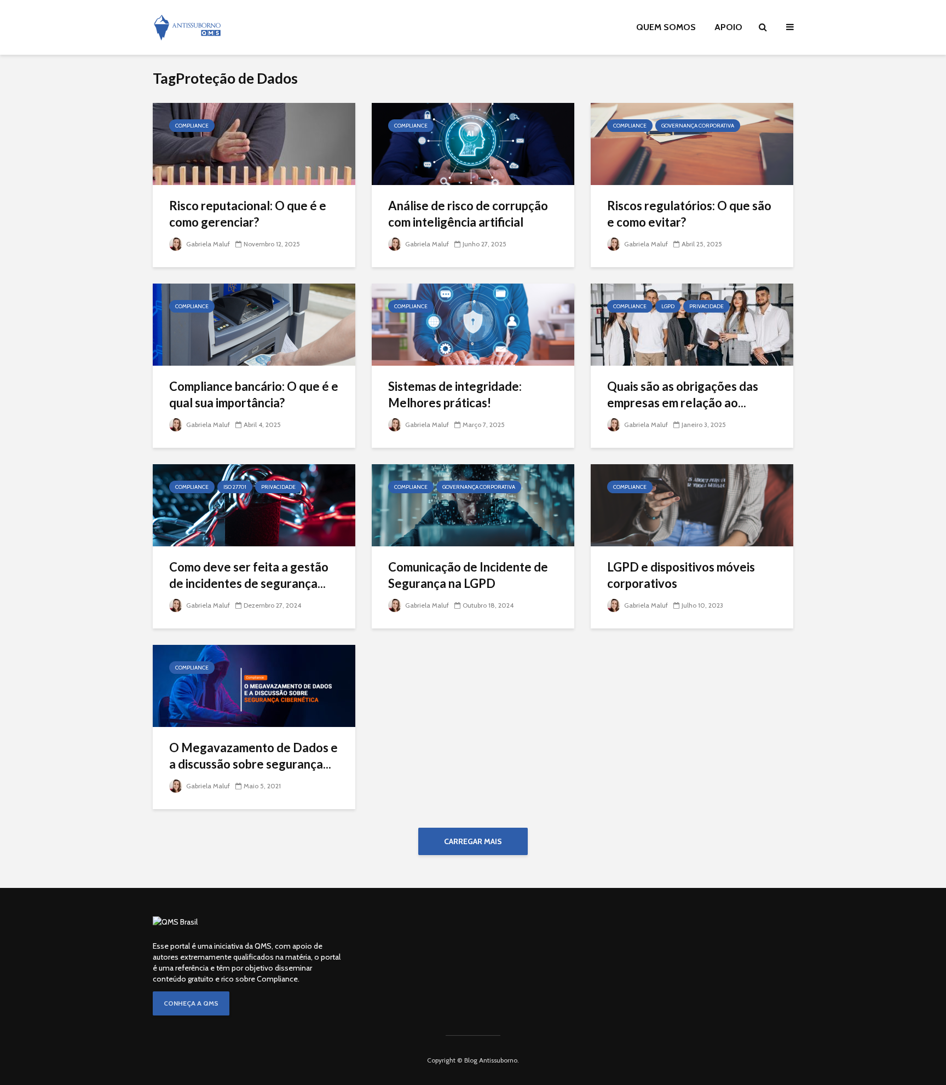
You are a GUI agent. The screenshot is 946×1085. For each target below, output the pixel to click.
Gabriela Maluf (207, 244)
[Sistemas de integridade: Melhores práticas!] (473, 324)
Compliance (192, 125)
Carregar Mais (473, 841)
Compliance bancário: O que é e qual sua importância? (253, 394)
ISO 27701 (234, 486)
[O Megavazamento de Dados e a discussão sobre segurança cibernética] (254, 685)
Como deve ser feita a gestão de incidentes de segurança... (248, 575)
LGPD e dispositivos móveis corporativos (681, 575)
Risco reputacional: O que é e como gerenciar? (247, 213)
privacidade (706, 306)
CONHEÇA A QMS (191, 1003)
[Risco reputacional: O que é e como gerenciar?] (254, 143)
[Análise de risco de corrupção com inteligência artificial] (473, 143)
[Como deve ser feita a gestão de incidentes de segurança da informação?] (254, 504)
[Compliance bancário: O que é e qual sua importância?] (254, 324)
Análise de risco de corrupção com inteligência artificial (468, 213)
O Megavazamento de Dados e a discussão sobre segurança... (253, 755)
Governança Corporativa (697, 125)
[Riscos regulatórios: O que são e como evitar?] (692, 143)
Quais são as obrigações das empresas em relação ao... (682, 394)
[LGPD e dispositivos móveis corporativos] (692, 504)
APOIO (728, 27)
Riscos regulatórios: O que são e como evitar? (689, 213)
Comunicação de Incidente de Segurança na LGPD (468, 575)
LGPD (667, 306)
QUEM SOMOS (666, 27)
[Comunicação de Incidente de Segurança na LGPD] (473, 504)
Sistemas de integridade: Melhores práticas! (455, 394)
